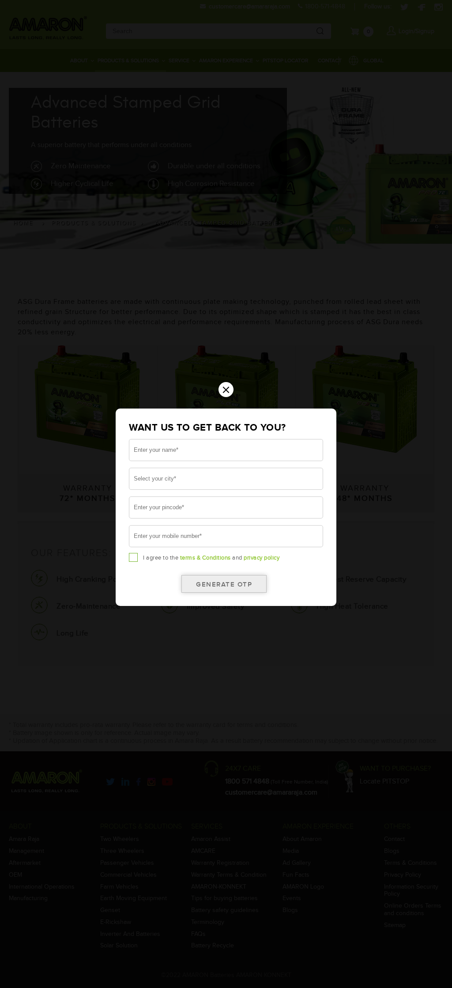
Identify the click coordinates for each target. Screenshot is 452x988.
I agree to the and (211, 557)
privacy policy (261, 557)
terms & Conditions (205, 557)
